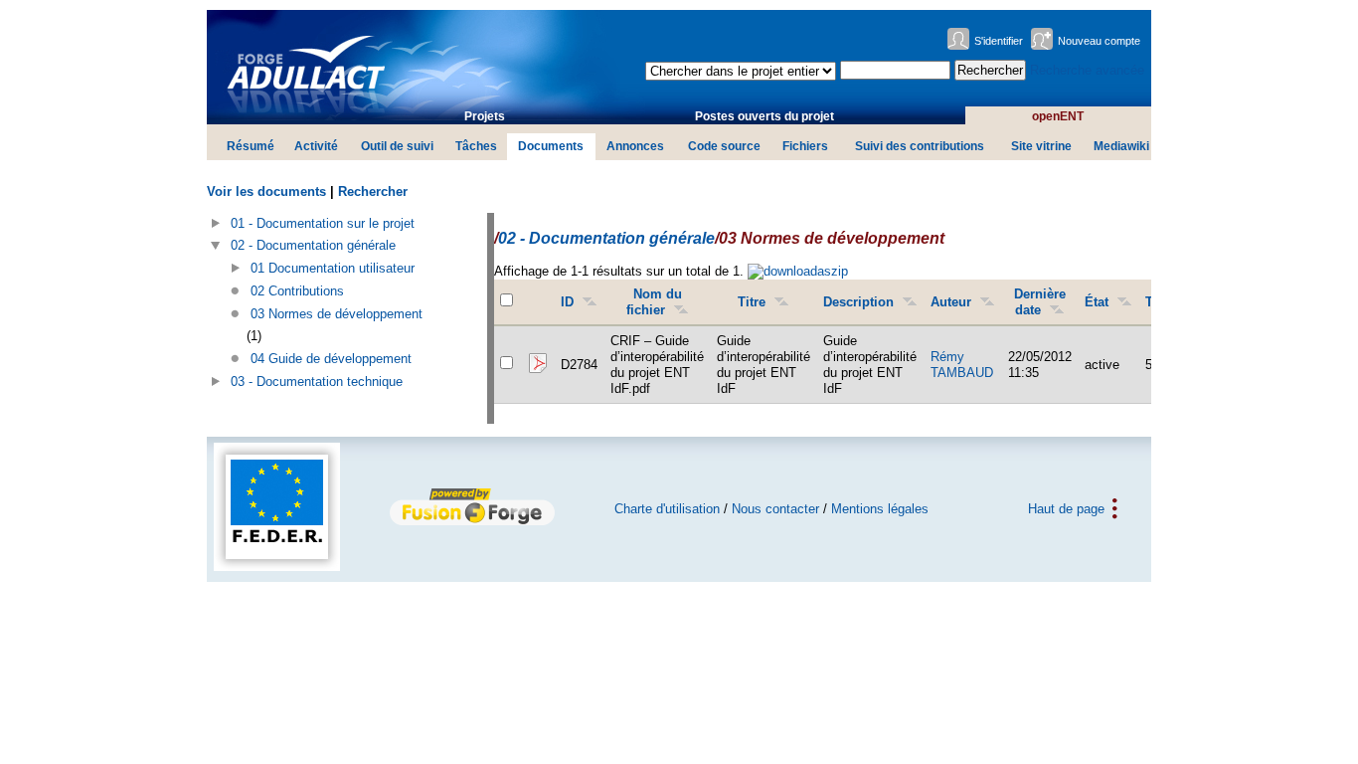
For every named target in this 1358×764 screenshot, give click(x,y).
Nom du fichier (654, 301)
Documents (551, 146)
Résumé (250, 146)
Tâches (476, 146)
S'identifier (998, 41)
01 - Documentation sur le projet (323, 223)
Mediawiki (1121, 146)
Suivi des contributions (919, 146)
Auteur (951, 301)
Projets (484, 116)
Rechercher (373, 191)
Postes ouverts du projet (764, 116)
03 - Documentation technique (317, 381)
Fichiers (805, 146)
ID (567, 301)
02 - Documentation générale (313, 245)
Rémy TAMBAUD (962, 364)
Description (858, 301)
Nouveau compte (1099, 41)
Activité (316, 146)
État (1096, 301)
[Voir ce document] (537, 369)
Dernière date (1040, 301)
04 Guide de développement (331, 358)
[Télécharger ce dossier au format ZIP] (798, 271)
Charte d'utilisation (667, 508)
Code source (724, 146)
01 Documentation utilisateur (333, 268)
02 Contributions (297, 291)
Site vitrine (1041, 146)
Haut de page (1066, 508)
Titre (751, 301)
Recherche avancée (1087, 70)
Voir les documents (266, 191)
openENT (1058, 116)
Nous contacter (775, 508)
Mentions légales (880, 508)
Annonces (635, 146)
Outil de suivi (397, 146)
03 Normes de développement (337, 313)
